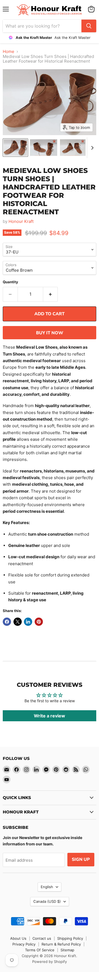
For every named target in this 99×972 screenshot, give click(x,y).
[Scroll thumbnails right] (91, 147)
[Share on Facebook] (7, 622)
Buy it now (49, 333)
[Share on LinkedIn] (28, 622)
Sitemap (67, 950)
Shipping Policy (70, 938)
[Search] (88, 26)
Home (8, 51)
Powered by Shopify (49, 961)
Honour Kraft (21, 221)
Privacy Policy (23, 944)
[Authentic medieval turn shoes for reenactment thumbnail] (72, 147)
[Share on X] (17, 622)
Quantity (10, 282)
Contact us (41, 938)
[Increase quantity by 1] (50, 294)
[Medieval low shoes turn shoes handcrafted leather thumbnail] (43, 147)
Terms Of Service (39, 950)
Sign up (81, 859)
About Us (18, 938)
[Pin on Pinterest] (39, 622)
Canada (47, 901)
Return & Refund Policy (61, 944)
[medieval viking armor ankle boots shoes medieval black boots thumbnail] (15, 147)
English (47, 887)
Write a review (49, 716)
